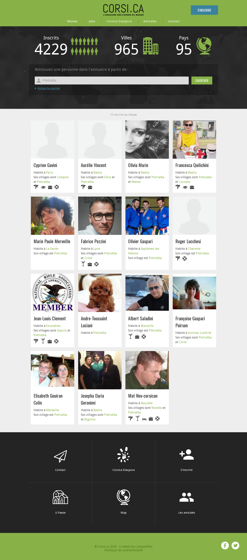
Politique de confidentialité (123, 550)
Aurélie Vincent (93, 164)
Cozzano (184, 182)
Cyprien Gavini (45, 164)
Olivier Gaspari (140, 241)
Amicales (150, 21)
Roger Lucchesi (188, 241)
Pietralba (43, 182)
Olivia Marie (138, 164)
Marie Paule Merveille (52, 241)
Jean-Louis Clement (50, 318)
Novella (156, 408)
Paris (49, 172)
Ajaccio (62, 330)
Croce (88, 258)
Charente (194, 249)
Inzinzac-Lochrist (199, 333)
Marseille (147, 326)
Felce (107, 177)
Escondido (53, 326)
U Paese (60, 512)
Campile (63, 177)
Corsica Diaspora (119, 21)
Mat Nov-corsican (142, 395)
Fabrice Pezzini (93, 241)
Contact (174, 21)
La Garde (52, 249)
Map (124, 512)
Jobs (92, 21)
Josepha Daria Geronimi (92, 399)
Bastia (97, 172)
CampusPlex (143, 546)
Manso (136, 182)
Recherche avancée (48, 88)
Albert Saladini (140, 318)
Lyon (96, 249)
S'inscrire (204, 10)
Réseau (72, 21)
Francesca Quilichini (192, 164)
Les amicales (186, 501)
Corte (183, 342)
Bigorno (90, 419)
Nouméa (146, 403)
